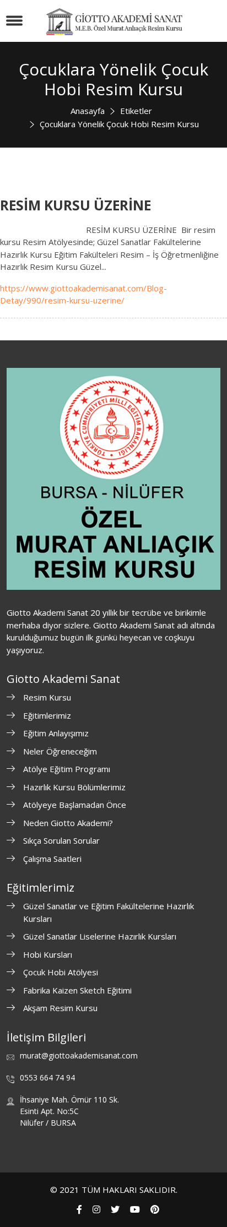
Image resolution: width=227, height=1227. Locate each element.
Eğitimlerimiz (47, 715)
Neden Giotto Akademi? (68, 822)
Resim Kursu (47, 697)
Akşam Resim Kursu (60, 1007)
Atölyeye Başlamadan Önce (74, 804)
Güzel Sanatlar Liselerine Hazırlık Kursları (99, 936)
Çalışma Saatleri (52, 858)
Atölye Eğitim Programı (66, 768)
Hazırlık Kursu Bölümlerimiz (74, 786)
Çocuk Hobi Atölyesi (60, 972)
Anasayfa (88, 110)
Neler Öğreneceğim (60, 751)
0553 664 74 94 (47, 1077)
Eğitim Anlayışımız (56, 733)
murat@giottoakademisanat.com (79, 1055)
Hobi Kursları (47, 954)
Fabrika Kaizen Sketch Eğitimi (77, 990)
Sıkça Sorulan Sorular (61, 840)
